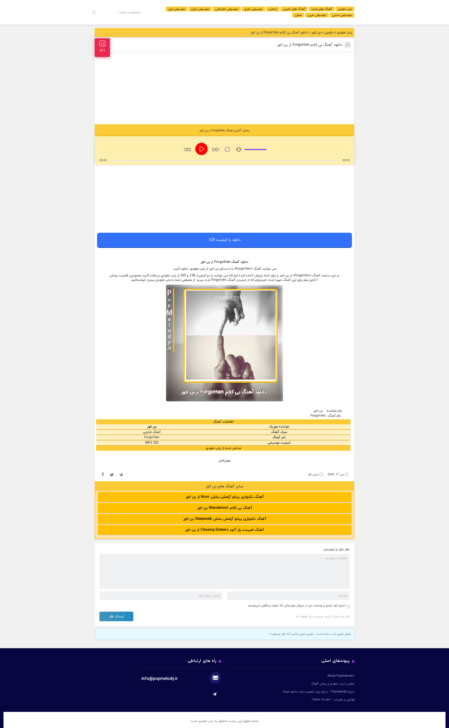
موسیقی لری (176, 9)
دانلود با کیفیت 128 (225, 240)
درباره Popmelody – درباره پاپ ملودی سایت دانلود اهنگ (318, 692)
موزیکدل (224, 460)
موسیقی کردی (253, 9)
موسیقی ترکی (200, 9)
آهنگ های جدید (321, 9)
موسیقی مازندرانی (226, 9)
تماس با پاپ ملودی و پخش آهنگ (332, 684)
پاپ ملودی (345, 9)
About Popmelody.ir (340, 676)
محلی (298, 15)
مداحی (273, 9)
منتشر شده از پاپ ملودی (223, 448)
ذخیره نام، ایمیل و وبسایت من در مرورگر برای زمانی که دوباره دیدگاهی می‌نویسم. (296, 605)
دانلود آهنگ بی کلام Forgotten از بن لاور (309, 44)
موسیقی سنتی (342, 15)
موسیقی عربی (317, 15)
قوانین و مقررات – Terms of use (332, 700)
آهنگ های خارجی (294, 9)
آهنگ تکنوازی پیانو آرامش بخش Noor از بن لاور (224, 497)
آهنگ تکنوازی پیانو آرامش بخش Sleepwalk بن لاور (224, 518)
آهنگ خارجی (152, 432)
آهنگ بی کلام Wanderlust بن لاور (224, 507)
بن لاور (316, 32)
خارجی (328, 32)
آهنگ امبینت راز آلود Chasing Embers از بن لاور (224, 529)
